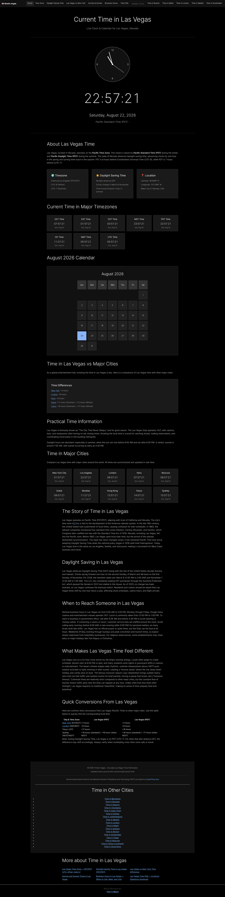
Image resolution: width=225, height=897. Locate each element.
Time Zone (39, 3)
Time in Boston (153, 3)
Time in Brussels (112, 802)
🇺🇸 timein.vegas (9, 3)
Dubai (53, 402)
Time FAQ (124, 3)
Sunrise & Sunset (95, 3)
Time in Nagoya (113, 805)
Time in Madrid (197, 3)
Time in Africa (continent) (112, 843)
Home (30, 3)
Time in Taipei (112, 838)
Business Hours (111, 3)
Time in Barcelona (112, 799)
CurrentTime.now (152, 779)
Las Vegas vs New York (75, 3)
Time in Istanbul (113, 829)
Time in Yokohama (112, 808)
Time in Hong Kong (112, 846)
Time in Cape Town (112, 811)
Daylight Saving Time (55, 3)
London (54, 394)
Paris (53, 398)
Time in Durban (112, 814)
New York (55, 390)
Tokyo (53, 406)
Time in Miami (167, 3)
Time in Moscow (112, 840)
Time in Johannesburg (112, 816)
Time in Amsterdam (214, 3)
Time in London (182, 3)
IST (74, 523)
